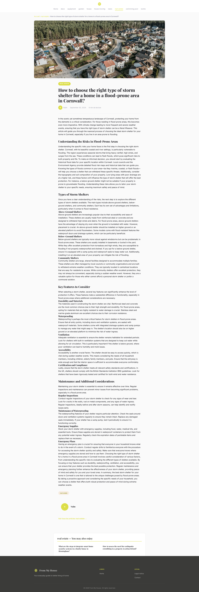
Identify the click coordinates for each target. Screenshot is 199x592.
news (110, 9)
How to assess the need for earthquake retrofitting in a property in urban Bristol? (120, 547)
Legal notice (139, 573)
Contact (137, 578)
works (143, 9)
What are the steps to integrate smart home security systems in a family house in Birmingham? (76, 548)
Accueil (37, 16)
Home (55, 9)
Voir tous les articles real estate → (72, 518)
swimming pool (132, 9)
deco (63, 9)
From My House (48, 570)
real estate (119, 9)
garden (81, 9)
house (89, 9)
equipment (71, 9)
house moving (99, 9)
